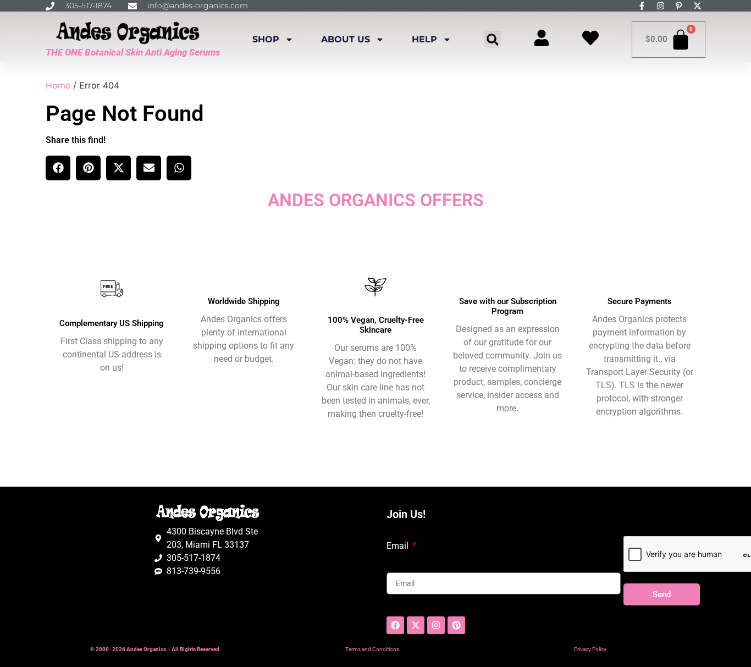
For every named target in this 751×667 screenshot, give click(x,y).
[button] (492, 39)
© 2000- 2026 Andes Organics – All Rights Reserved (154, 649)
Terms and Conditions (372, 649)
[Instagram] (436, 625)
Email (398, 546)
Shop (265, 39)
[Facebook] (395, 625)
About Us (345, 39)
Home (58, 85)
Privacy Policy (590, 649)
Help (424, 39)
